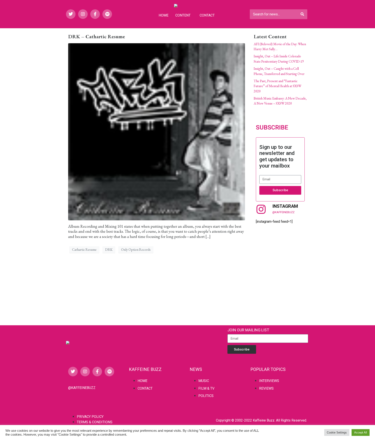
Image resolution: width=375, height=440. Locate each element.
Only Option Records (136, 249)
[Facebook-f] (95, 14)
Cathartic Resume (84, 249)
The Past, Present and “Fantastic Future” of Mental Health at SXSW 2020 (277, 86)
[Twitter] (71, 14)
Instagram (285, 206)
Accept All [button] (360, 432)
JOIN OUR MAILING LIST (248, 330)
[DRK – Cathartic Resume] (156, 131)
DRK (108, 249)
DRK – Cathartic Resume (96, 36)
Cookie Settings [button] (337, 432)
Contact (207, 15)
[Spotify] (107, 14)
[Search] (302, 14)
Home (163, 15)
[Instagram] (83, 14)
